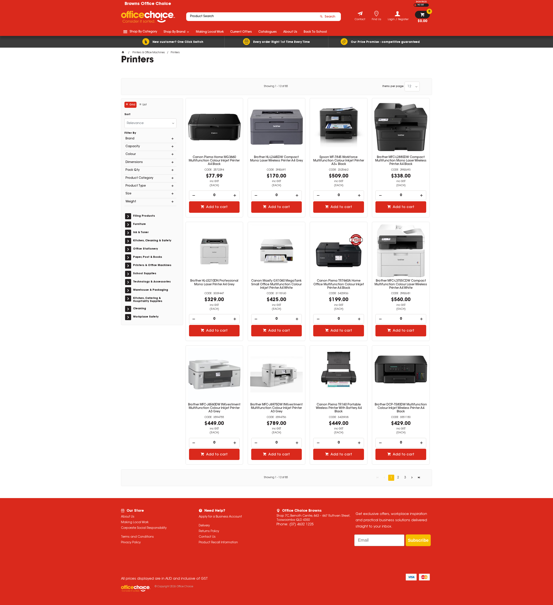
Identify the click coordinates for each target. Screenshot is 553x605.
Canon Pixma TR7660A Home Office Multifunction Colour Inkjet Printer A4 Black (338, 284)
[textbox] (251, 16)
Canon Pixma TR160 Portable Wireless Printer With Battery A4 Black (339, 408)
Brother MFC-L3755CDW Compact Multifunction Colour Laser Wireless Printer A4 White (401, 284)
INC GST (421, 5)
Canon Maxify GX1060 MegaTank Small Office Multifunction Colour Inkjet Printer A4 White (276, 284)
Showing (276, 86)
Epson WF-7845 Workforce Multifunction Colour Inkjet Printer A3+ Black (338, 161)
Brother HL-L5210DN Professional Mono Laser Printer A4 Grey (214, 282)
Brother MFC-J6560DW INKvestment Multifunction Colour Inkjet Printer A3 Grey (214, 408)
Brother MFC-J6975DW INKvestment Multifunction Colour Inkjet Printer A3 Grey (276, 408)
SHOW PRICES (421, 2)
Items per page (393, 86)
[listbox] (412, 86)
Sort (127, 114)
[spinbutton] (214, 195)
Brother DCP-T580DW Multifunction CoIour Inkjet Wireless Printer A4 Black (401, 408)
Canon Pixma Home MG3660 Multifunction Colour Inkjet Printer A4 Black (214, 161)
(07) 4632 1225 (301, 524)
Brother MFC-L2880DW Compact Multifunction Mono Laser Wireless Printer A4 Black (400, 161)
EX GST (415, 5)
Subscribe (418, 540)
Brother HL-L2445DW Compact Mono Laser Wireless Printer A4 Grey (276, 159)
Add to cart (216, 207)
